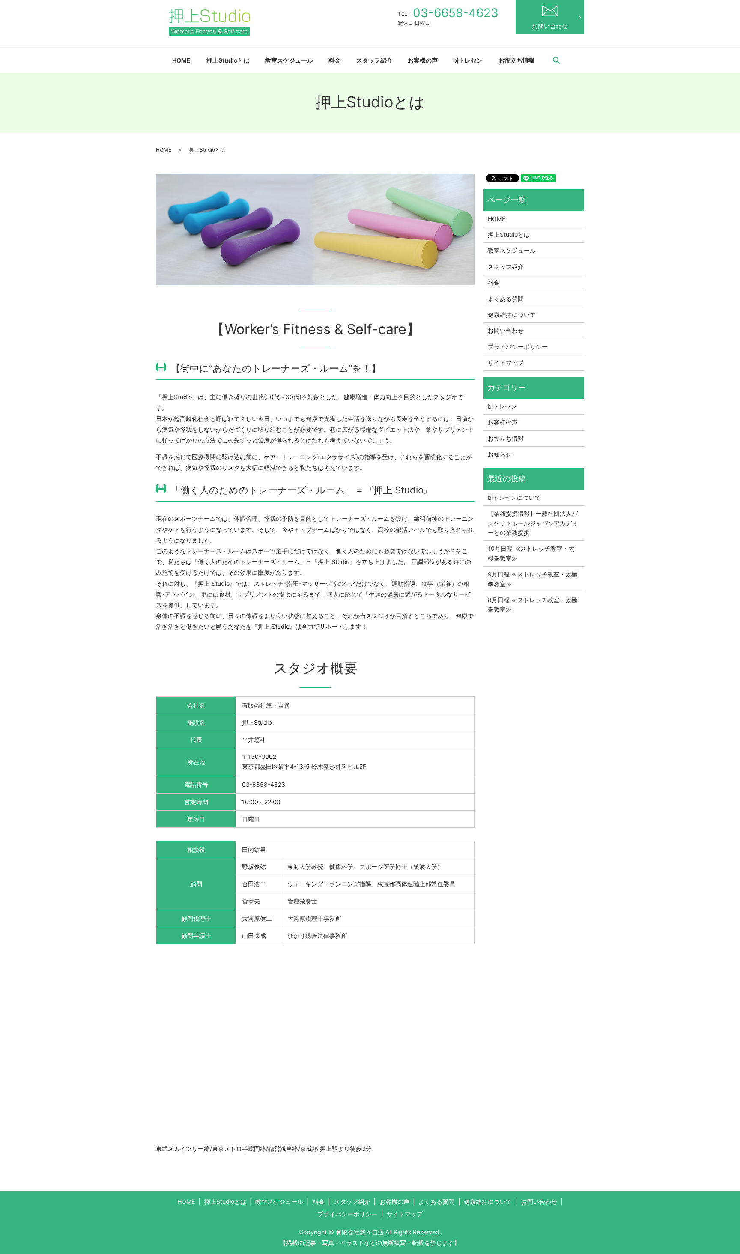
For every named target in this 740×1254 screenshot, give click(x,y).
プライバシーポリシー (518, 346)
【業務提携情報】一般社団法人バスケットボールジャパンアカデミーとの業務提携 (533, 523)
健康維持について (512, 314)
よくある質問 (506, 298)
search (556, 60)
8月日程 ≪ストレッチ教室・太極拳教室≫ (532, 604)
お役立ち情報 (516, 60)
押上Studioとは (228, 60)
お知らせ (500, 454)
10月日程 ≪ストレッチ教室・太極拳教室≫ (531, 553)
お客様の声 (423, 60)
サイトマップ (506, 362)
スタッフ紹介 (374, 60)
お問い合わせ (550, 26)
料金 (334, 60)
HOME (181, 60)
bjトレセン (468, 60)
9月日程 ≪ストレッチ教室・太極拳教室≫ (532, 578)
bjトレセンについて (514, 497)
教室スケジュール (289, 60)
